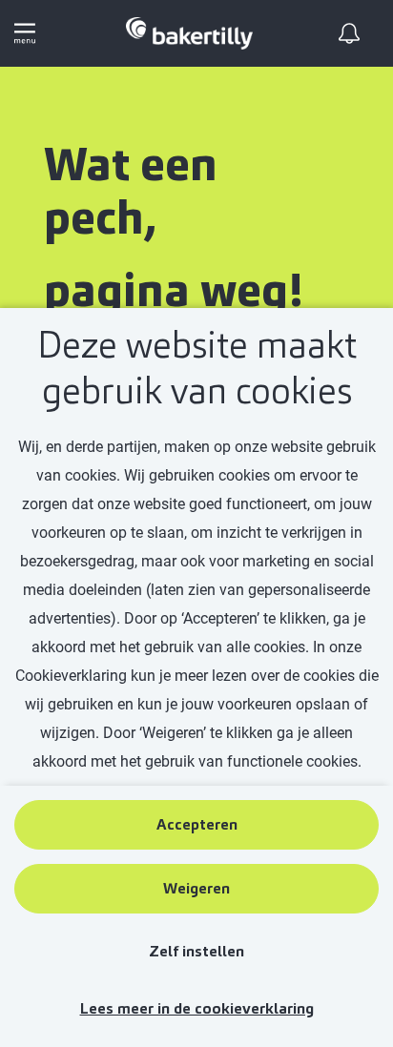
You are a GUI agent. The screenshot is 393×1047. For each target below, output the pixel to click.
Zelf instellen (196, 951)
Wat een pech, (130, 191)
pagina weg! (173, 291)
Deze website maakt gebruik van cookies (197, 368)
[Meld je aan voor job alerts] (349, 33)
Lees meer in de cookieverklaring (197, 1008)
